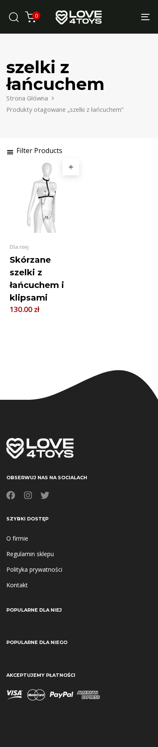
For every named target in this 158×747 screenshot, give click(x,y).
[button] (34, 150)
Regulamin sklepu (30, 554)
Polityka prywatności (34, 569)
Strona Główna (27, 98)
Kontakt (17, 585)
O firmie (17, 538)
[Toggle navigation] (126, 17)
